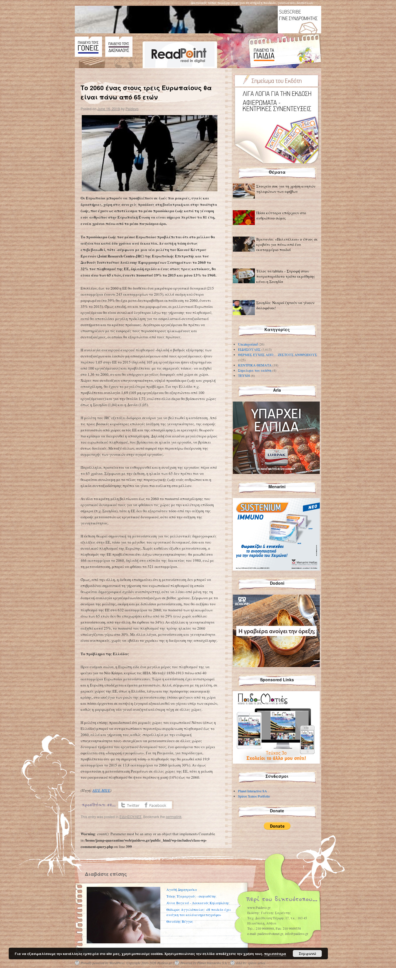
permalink (173, 816)
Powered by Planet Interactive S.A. (204, 962)
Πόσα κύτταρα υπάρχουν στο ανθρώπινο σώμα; (281, 215)
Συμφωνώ (307, 953)
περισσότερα (275, 953)
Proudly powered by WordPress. (103, 962)
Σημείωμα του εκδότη (254, 370)
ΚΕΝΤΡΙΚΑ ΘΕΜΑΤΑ (255, 365)
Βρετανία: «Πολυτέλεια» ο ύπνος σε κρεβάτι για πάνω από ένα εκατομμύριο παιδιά (287, 244)
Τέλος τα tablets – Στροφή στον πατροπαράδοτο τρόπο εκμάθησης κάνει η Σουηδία (285, 276)
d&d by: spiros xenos (250, 962)
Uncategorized (248, 344)
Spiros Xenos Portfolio (254, 796)
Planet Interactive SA (252, 791)
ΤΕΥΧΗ (244, 375)
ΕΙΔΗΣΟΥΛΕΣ (130, 816)
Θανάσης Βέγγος (179, 921)
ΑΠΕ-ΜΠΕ (101, 790)
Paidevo (132, 108)
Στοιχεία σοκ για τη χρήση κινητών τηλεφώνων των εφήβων (285, 189)
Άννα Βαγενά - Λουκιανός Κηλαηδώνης (197, 902)
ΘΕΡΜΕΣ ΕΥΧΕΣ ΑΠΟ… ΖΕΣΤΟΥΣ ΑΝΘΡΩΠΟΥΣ (277, 354)
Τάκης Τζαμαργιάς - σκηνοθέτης (191, 896)
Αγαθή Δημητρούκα (181, 889)
